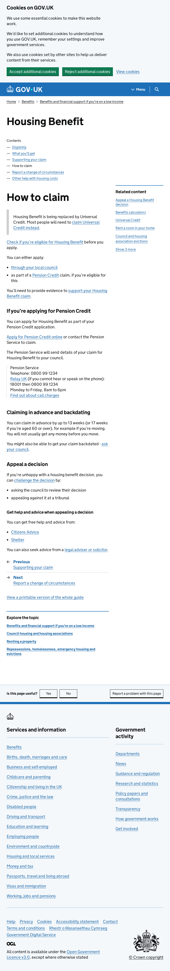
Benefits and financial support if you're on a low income (81, 101)
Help (11, 921)
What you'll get (23, 153)
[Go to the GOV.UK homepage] (24, 89)
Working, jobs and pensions (31, 895)
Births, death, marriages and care (37, 757)
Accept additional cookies (32, 71)
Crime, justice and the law (30, 796)
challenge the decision (34, 480)
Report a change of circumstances (38, 172)
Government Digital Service (31, 934)
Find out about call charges (34, 395)
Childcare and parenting (28, 776)
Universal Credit (128, 220)
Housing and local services (31, 856)
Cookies (44, 921)
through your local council (34, 267)
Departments (128, 753)
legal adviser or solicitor (86, 549)
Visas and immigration (26, 886)
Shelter (17, 539)
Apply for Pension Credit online (34, 336)
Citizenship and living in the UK (34, 786)
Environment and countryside (33, 846)
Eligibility (19, 147)
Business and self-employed (32, 766)
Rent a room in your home (135, 228)
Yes (51, 693)
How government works (137, 818)
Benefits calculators (131, 212)
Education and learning (27, 826)
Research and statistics (137, 783)
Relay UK (18, 378)
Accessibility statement (77, 921)
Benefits (28, 101)
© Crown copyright (146, 957)
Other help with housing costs (35, 178)
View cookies (128, 71)
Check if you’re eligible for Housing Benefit (45, 242)
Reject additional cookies (87, 71)
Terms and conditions (26, 928)
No (71, 693)
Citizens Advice (25, 532)
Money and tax (20, 866)
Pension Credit (45, 275)
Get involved (127, 828)
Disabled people (21, 806)
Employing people (23, 836)
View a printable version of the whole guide (45, 597)
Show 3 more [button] (126, 249)
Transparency (128, 808)
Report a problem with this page (136, 693)
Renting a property (21, 641)
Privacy (26, 921)
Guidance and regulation (138, 773)
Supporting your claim (29, 159)
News (121, 763)
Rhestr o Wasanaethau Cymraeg (78, 928)
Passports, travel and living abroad (38, 876)
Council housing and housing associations (40, 633)
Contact (110, 921)
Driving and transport (26, 816)
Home (11, 101)
